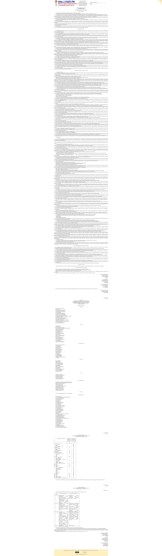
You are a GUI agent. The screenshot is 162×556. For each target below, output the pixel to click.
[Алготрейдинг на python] (77, 552)
